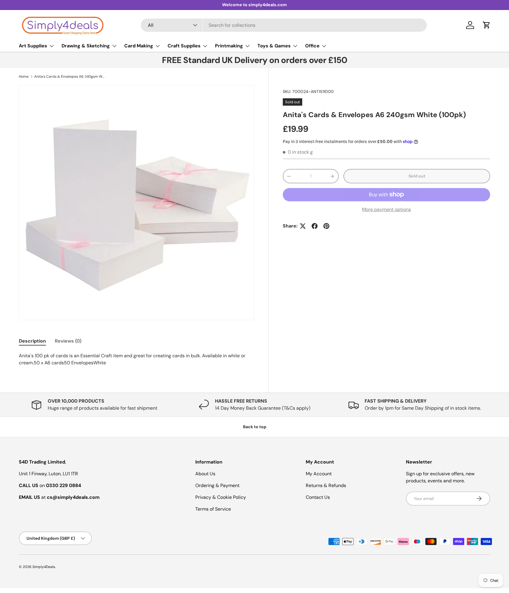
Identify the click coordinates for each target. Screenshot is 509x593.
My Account (319, 474)
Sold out (417, 176)
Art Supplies (33, 46)
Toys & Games (274, 46)
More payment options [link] (386, 209)
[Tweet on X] (303, 226)
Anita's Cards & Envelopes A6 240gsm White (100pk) (69, 76)
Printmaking (229, 46)
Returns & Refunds (326, 485)
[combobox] (284, 25)
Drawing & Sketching (86, 46)
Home (24, 76)
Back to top (254, 426)
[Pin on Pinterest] (326, 226)
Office (312, 46)
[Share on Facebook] (314, 226)
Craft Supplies (184, 46)
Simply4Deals (43, 566)
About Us (205, 474)
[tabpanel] (136, 359)
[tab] (32, 341)
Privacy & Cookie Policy (220, 497)
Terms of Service (213, 509)
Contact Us (318, 497)
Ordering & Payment (217, 485)
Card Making (138, 46)
